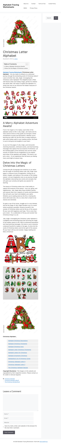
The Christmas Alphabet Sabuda (18, 367)
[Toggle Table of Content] (26, 64)
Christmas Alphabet (10, 378)
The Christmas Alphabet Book (12, 382)
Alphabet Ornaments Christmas (17, 355)
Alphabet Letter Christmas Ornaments (19, 349)
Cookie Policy (52, 3)
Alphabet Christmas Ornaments (17, 343)
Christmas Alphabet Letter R (12, 380)
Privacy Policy (33, 8)
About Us (26, 3)
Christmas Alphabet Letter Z (16, 364)
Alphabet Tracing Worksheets (11, 6)
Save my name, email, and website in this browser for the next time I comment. (21, 427)
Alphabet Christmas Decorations (18, 340)
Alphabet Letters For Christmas (17, 352)
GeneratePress (44, 441)
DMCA (25, 8)
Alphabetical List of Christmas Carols (19, 358)
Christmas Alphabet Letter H (16, 361)
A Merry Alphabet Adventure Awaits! (15, 66)
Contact (33, 3)
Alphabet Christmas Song (16, 346)
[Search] (56, 18)
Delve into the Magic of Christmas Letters (16, 68)
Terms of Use (42, 3)
